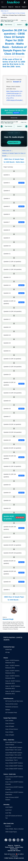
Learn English (8, 807)
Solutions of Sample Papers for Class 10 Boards (13, 13)
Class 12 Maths (9, 732)
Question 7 (14, 222)
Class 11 (10, 7)
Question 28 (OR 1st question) (12, 424)
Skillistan (7, 709)
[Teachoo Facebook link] (6, 840)
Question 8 (7, 230)
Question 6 (7, 214)
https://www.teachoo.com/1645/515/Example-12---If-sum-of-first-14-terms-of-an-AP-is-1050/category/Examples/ (14, 96)
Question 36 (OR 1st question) (14, 518)
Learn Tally (8, 812)
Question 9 (7, 238)
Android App (8, 649)
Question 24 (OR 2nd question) (12, 393)
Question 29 (14, 440)
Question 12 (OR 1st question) (12, 261)
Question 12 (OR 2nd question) (12, 269)
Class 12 (4, 7)
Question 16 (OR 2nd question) (12, 311)
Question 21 (7, 351)
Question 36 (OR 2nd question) (14, 528)
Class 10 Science (9, 723)
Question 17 (7, 319)
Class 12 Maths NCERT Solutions (14, 768)
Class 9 (24, 7)
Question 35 (7, 508)
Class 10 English (9, 726)
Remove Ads (14, 117)
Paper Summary (8, 167)
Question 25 (7, 400)
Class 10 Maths (9, 720)
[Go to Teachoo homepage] (13, 2)
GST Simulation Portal (11, 712)
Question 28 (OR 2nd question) (12, 432)
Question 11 (7, 253)
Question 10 (7, 246)
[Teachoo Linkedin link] (22, 840)
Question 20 (7, 343)
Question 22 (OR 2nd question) (12, 366)
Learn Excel (8, 810)
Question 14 (14, 285)
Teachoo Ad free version (11, 704)
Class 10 (17, 7)
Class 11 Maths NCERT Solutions (14, 765)
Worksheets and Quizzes (11, 706)
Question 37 (7, 537)
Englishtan (8, 826)
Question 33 (14, 492)
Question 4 (7, 198)
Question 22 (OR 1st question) (12, 358)
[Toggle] (2, 2)
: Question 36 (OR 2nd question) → (14, 111)
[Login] (24, 2)
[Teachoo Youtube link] (18, 840)
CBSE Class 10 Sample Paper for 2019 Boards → (14, 598)
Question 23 (7, 374)
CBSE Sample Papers (11, 831)
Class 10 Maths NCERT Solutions (14, 763)
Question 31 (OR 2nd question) (14, 476)
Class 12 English (9, 735)
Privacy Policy (19, 847)
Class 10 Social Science (11, 729)
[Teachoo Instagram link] (10, 840)
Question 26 (14, 408)
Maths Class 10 (4, 11)
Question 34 (7, 500)
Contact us (17, 845)
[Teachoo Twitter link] (14, 840)
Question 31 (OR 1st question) (12, 466)
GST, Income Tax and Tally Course (14, 701)
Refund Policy (14, 849)
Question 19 (7, 335)
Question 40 (14, 581)
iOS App (7, 652)
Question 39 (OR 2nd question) (14, 573)
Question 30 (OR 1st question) (12, 448)
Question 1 (7, 175)
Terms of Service (9, 847)
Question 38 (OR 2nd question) (12, 553)
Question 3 (7, 190)
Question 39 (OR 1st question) (14, 562)
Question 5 (14, 206)
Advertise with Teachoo (14, 850)
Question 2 (14, 182)
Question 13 (7, 277)
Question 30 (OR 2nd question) (14, 457)
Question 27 (7, 416)
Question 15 (14, 293)
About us (10, 845)
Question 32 (7, 484)
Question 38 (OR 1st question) (12, 545)
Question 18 (7, 327)
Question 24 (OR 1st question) (14, 384)
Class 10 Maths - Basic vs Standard (14, 829)
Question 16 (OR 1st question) (14, 302)
